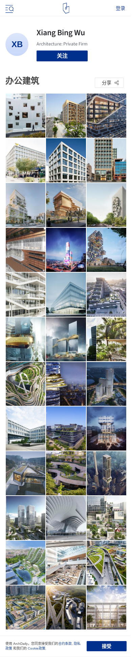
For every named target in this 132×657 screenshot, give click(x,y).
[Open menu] (9, 8)
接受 (106, 646)
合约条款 (65, 643)
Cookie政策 (36, 648)
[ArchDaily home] (66, 8)
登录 (120, 8)
